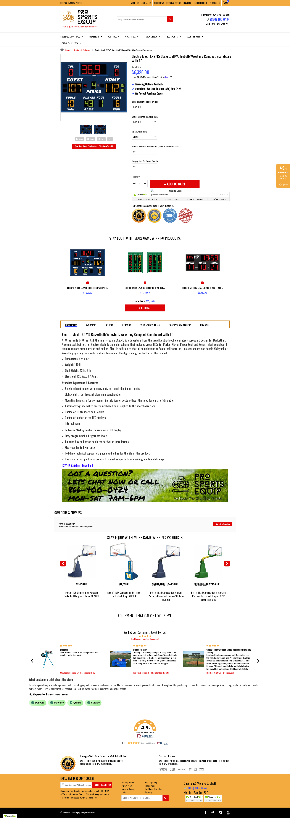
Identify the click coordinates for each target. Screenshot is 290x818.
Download (87, 465)
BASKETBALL (94, 36)
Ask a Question (224, 524)
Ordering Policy (127, 782)
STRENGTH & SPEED (69, 43)
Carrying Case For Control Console (145, 161)
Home (67, 50)
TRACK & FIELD (150, 36)
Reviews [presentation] (204, 324)
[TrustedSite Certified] (194, 798)
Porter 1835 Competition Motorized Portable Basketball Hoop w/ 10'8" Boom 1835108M (208, 596)
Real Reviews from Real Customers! (145, 638)
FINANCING (187, 3)
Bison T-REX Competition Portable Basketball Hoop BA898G (123, 594)
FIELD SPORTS (172, 36)
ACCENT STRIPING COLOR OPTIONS (145, 116)
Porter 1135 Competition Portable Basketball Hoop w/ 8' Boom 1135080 (81, 594)
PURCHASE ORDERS (173, 3)
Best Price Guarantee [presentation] (180, 324)
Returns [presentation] (109, 324)
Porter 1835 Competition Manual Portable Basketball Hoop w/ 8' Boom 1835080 (166, 596)
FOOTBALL (112, 36)
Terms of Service (128, 788)
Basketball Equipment (82, 50)
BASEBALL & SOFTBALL (70, 36)
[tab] (71, 324)
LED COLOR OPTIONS (139, 131)
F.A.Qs (123, 792)
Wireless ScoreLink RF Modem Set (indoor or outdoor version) (155, 146)
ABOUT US (135, 3)
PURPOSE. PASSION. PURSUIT (71, 3)
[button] (33, 661)
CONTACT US (146, 3)
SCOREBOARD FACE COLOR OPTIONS (145, 101)
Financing (148, 792)
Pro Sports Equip (73, 812)
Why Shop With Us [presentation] (150, 324)
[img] (145, 635)
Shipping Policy (151, 782)
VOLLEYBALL (130, 36)
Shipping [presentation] (91, 324)
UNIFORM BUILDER (200, 3)
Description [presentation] (71, 325)
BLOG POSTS (215, 3)
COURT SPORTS (194, 36)
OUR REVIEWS (159, 3)
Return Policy (150, 785)
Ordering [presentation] (126, 324)
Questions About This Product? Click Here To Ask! (94, 146)
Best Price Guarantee (153, 788)
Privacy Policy (126, 785)
